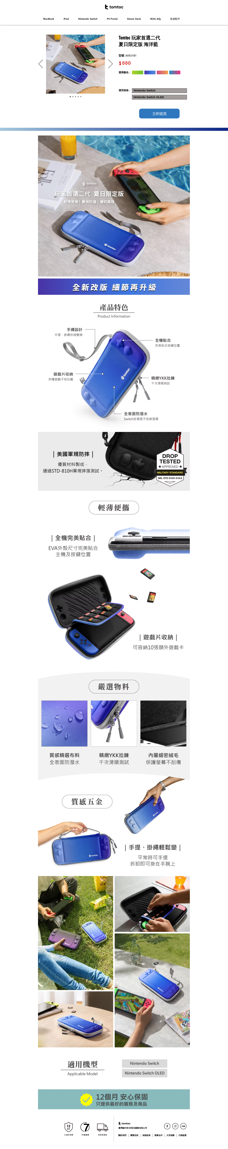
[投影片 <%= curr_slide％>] (80, 96)
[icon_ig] (175, 1126)
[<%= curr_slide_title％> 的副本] (72, 96)
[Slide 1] (70, 96)
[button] (51, 19)
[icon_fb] (167, 1126)
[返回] (40, 64)
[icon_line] (183, 1126)
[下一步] (110, 64)
